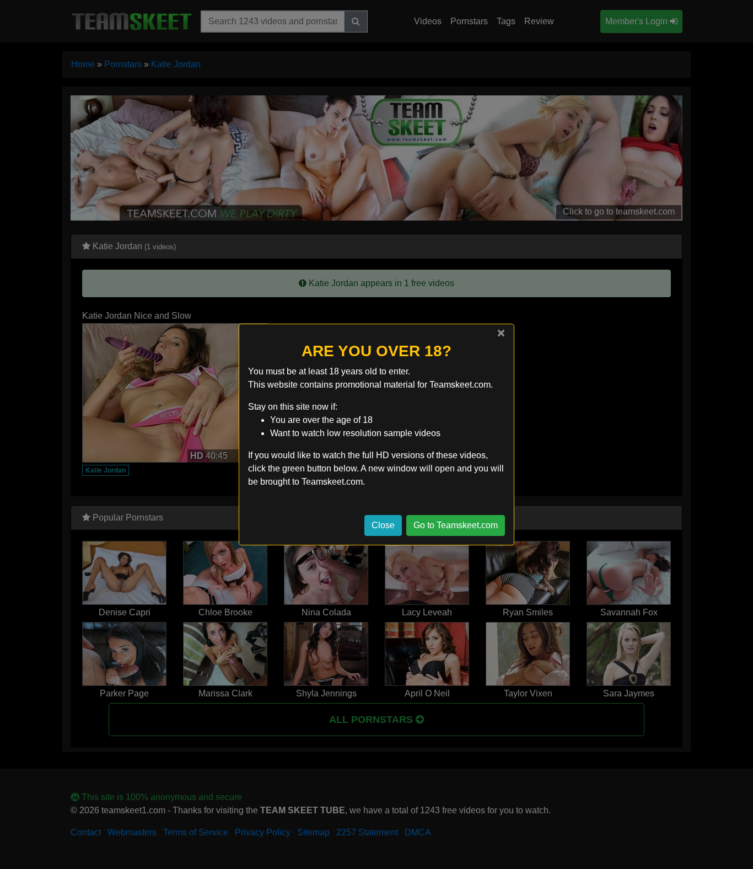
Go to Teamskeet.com (455, 525)
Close (383, 525)
